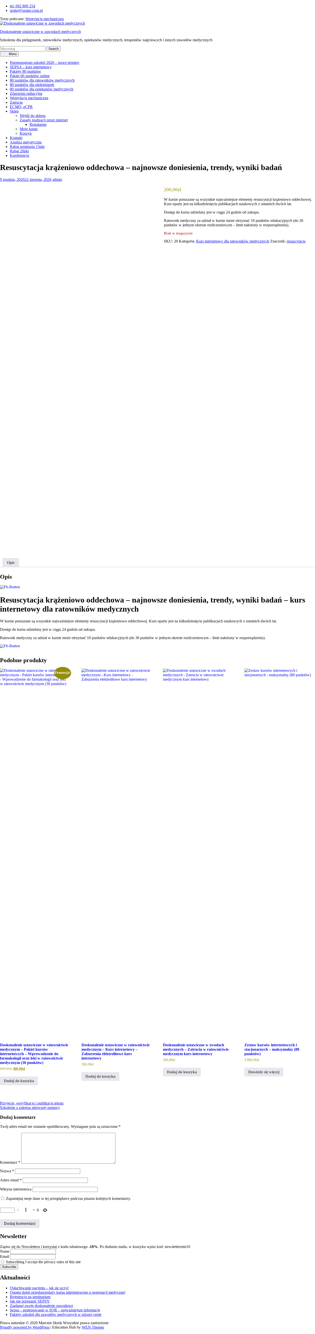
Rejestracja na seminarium (30, 1297)
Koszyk (26, 133)
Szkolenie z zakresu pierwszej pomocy (30, 1107)
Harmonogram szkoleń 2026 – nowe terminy (44, 62)
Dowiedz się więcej (263, 1072)
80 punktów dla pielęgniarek (32, 85)
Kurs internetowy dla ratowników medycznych (232, 241)
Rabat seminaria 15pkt (27, 146)
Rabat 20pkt (19, 151)
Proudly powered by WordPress (24, 1327)
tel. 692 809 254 (22, 6)
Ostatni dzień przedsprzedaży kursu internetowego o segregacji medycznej (67, 1292)
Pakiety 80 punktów (25, 71)
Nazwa (7, 1171)
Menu (12, 54)
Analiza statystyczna (26, 142)
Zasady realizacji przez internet (44, 120)
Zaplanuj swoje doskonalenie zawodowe (41, 1306)
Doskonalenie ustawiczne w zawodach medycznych (40, 31)
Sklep (14, 111)
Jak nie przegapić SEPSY (30, 1301)
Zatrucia (16, 102)
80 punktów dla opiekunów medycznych (41, 89)
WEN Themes (93, 1327)
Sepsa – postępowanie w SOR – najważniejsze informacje (55, 1310)
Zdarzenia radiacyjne (26, 93)
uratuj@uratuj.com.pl (26, 10)
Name (4, 1251)
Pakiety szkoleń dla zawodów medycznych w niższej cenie (55, 1314)
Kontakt (16, 138)
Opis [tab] (11, 562)
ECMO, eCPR (21, 107)
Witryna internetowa (16, 1189)
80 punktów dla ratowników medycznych (42, 80)
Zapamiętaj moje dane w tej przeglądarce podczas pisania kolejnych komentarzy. (68, 1198)
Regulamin (38, 124)
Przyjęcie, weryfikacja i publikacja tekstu (31, 1103)
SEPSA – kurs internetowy (31, 67)
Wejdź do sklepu (33, 116)
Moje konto (29, 129)
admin (57, 179)
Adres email (11, 1180)
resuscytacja (296, 241)
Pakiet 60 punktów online (30, 76)
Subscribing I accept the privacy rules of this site (43, 1262)
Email (4, 1256)
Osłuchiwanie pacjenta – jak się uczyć (39, 1288)
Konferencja (19, 155)
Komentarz (10, 1162)
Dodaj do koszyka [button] (19, 1081)
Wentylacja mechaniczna (44, 19)
